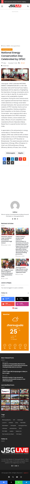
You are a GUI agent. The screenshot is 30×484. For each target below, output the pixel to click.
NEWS (8, 46)
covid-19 (4, 422)
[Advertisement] (15, 28)
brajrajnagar (20, 419)
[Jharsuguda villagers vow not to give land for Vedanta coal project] (24, 396)
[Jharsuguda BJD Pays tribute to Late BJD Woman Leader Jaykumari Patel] (22, 262)
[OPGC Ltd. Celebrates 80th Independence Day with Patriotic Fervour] (5, 402)
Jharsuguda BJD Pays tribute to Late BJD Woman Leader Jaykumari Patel (22, 270)
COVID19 (11, 422)
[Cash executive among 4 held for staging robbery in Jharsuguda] (24, 391)
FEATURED (23, 422)
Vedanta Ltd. (19, 431)
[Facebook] (4, 159)
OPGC (20, 428)
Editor (4, 63)
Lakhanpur (4, 428)
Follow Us (4, 439)
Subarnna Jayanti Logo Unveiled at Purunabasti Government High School (6, 240)
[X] (8, 159)
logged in (10, 287)
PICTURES (4, 431)
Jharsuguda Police (22, 425)
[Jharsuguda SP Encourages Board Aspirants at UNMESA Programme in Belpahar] (5, 408)
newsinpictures (13, 428)
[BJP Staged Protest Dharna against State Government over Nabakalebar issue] (7, 264)
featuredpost (5, 425)
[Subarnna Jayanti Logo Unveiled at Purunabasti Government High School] (7, 231)
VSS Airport (19, 434)
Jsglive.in (26, 472)
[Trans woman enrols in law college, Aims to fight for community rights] (5, 396)
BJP (14, 419)
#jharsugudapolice (6, 419)
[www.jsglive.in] (15, 6)
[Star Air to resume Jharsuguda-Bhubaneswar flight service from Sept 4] (5, 391)
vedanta (11, 431)
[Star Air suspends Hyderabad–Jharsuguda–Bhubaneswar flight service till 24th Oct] (15, 396)
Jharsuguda (11, 153)
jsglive (21, 153)
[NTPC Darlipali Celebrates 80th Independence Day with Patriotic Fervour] (15, 402)
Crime (16, 422)
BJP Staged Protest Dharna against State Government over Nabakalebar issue (7, 273)
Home (4, 46)
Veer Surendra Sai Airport (8, 434)
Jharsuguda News (15, 46)
